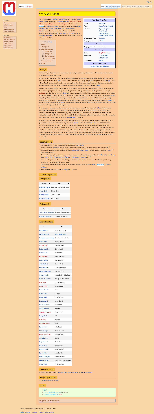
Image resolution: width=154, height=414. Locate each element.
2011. (70, 169)
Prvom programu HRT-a (46, 35)
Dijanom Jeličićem (69, 24)
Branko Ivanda (53, 26)
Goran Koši (43, 297)
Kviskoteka (91, 164)
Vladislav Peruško (45, 312)
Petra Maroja (43, 256)
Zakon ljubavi (84, 150)
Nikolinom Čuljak (75, 21)
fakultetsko (61, 102)
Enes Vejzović (105, 155)
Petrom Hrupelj (44, 24)
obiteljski (107, 80)
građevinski (92, 80)
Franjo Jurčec (43, 316)
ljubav (99, 108)
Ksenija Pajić (49, 157)
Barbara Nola (43, 230)
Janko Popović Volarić (106, 35)
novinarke (92, 123)
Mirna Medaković (45, 279)
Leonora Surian (104, 33)
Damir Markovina (45, 271)
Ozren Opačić (43, 349)
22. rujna (102, 55)
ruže (64, 120)
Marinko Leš (43, 253)
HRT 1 (101, 60)
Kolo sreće (100, 164)
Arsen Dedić (80, 145)
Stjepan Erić (43, 286)
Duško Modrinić (44, 249)
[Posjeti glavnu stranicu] (9, 8)
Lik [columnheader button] (59, 183)
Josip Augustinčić (60, 234)
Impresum (34, 412)
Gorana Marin (44, 275)
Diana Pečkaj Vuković (106, 26)
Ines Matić (42, 282)
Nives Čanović (44, 360)
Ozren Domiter (44, 290)
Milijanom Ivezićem (55, 24)
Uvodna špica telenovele (49, 380)
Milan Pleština (44, 195)
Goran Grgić (103, 31)
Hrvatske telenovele (53, 401)
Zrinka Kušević (44, 308)
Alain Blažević (43, 264)
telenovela (102, 23)
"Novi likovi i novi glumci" (50, 394)
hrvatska (54, 19)
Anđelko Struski (44, 323)
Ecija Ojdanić (75, 157)
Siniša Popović (81, 160)
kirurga (113, 95)
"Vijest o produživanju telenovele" (52, 392)
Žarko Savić (58, 157)
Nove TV (111, 150)
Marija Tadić (43, 293)
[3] (90, 156)
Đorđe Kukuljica (44, 356)
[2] (109, 147)
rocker (110, 100)
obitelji (98, 85)
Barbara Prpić (43, 267)
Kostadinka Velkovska (46, 238)
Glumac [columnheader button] (44, 183)
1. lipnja (101, 58)
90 (59, 80)
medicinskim (71, 117)
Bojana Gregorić (104, 29)
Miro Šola (42, 319)
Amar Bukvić (85, 157)
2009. (106, 58)
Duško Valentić (44, 234)
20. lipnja (65, 169)
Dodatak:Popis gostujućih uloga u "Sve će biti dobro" (75, 372)
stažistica (42, 93)
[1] (102, 40)
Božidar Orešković (45, 216)
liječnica (65, 93)
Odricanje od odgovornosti (46, 412)
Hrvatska (102, 38)
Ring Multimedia (104, 53)
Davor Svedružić (44, 305)
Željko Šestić (43, 260)
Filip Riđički (43, 241)
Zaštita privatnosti (25, 412)
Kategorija (42, 401)
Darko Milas (43, 353)
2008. (107, 55)
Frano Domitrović (45, 334)
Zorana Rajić (43, 245)
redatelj (41, 26)
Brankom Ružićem (63, 21)
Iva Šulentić (66, 157)
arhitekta (76, 123)
